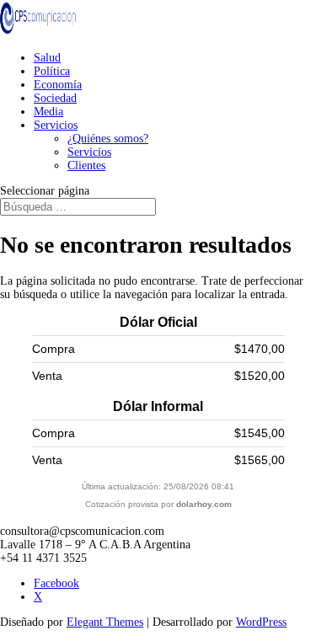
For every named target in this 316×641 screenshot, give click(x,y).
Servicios (56, 125)
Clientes (86, 165)
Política (52, 71)
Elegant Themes (105, 622)
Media (48, 111)
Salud (47, 57)
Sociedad (55, 98)
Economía (58, 84)
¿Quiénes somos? (107, 138)
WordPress (261, 622)
